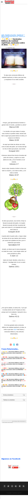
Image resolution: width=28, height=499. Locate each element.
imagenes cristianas (10, 34)
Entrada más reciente (18, 421)
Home (2, 34)
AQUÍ (15, 329)
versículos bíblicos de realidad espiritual (12, 36)
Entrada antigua (8, 422)
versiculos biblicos (10, 35)
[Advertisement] (14, 18)
